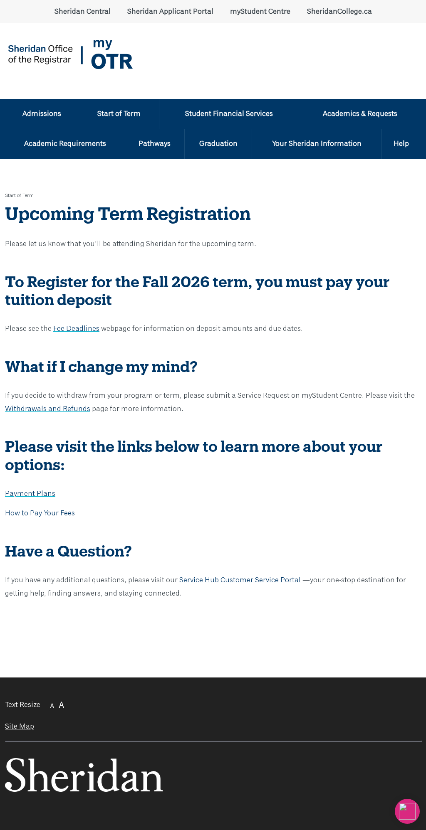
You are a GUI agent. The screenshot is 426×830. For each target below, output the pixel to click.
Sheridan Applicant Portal (170, 11)
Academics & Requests (360, 114)
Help (401, 144)
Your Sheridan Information (317, 144)
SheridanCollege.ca (339, 11)
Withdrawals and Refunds (47, 409)
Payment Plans (30, 494)
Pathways (155, 144)
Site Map (19, 726)
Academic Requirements (65, 144)
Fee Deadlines (76, 328)
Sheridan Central (82, 11)
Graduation (218, 144)
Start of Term (119, 114)
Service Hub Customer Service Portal (240, 580)
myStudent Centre (260, 11)
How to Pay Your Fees (40, 513)
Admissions (41, 114)
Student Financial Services (229, 114)
